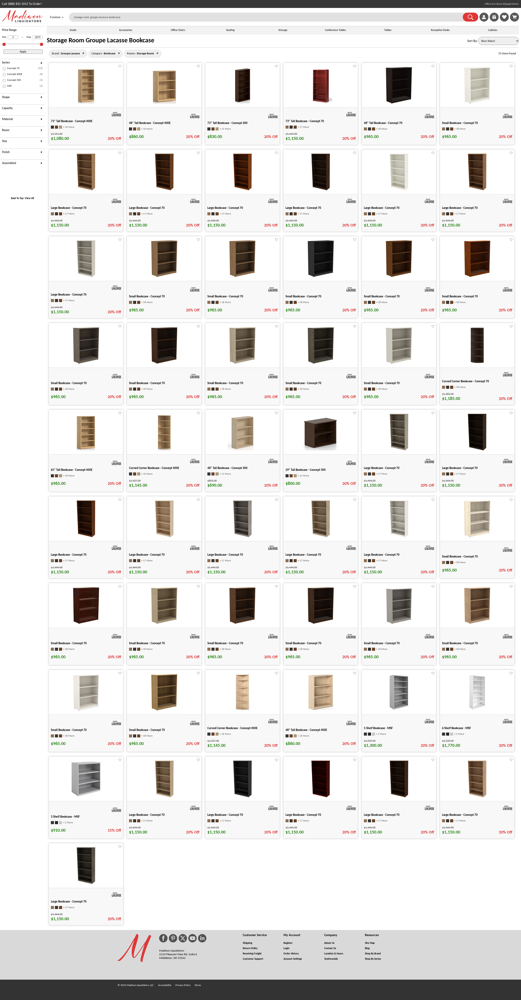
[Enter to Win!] (494, 20)
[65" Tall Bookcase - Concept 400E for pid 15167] (86, 449)
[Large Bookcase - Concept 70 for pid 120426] (164, 536)
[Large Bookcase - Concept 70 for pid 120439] (242, 536)
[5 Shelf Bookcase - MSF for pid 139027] (399, 709)
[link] (514, 17)
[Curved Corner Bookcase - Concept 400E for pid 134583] (242, 709)
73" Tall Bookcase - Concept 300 (227, 123)
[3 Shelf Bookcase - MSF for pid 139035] (86, 796)
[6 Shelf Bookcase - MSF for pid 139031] (477, 709)
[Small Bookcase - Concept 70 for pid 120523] (321, 623)
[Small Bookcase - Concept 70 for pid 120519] (242, 623)
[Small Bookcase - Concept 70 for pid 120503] (477, 276)
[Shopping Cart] (514, 17)
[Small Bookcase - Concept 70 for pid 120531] (399, 623)
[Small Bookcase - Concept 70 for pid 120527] (164, 363)
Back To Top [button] (17, 198)
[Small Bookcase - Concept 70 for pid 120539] (242, 363)
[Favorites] (504, 20)
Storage (282, 30)
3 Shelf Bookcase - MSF (65, 816)
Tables (387, 30)
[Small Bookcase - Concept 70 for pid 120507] (86, 623)
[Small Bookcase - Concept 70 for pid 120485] (164, 276)
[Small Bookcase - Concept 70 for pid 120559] (399, 363)
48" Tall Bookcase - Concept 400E (150, 123)
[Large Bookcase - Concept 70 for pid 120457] (477, 189)
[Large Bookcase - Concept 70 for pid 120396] (164, 189)
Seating (230, 30)
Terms (198, 985)
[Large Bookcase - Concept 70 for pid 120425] (320, 189)
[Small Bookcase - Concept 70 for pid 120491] (321, 276)
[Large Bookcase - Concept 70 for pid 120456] (86, 883)
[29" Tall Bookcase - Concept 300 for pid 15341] (320, 449)
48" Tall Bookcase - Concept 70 (383, 123)
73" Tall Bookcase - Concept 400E (71, 121)
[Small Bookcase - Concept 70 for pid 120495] (399, 276)
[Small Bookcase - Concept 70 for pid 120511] (86, 363)
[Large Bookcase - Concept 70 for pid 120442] (399, 536)
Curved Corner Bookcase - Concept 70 (465, 381)
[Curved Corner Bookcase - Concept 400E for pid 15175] (164, 449)
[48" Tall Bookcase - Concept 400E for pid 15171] (164, 102)
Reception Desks (440, 30)
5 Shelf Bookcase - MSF (378, 728)
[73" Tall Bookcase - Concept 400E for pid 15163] (86, 102)
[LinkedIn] (202, 938)
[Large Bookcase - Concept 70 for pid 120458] (86, 276)
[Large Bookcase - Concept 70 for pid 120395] (242, 796)
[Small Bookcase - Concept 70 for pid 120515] (164, 623)
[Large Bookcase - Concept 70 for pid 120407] (242, 189)
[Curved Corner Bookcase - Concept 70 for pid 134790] (477, 363)
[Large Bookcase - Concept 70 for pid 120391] (86, 189)
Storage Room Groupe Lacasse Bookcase (100, 40)
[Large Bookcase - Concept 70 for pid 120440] (477, 796)
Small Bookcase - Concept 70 (460, 123)
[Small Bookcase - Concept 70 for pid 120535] (477, 623)
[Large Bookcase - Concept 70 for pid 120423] (86, 536)
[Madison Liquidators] (22, 21)
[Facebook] (163, 938)
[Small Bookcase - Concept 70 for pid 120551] (321, 363)
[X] (182, 938)
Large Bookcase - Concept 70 (68, 208)
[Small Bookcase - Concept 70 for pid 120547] (477, 102)
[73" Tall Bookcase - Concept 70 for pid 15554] (320, 102)
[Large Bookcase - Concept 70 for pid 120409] (477, 449)
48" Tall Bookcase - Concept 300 (227, 468)
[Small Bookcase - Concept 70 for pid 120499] (477, 536)
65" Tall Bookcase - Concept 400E (71, 470)
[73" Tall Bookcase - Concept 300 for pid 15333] (242, 102)
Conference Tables (335, 30)
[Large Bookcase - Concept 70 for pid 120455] (399, 189)
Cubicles (492, 30)
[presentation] (22, 63)
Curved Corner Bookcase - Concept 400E (154, 468)
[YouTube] (192, 938)
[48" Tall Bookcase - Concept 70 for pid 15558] (399, 102)
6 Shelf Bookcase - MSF (456, 728)
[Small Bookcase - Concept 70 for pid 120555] (164, 709)
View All (29, 198)
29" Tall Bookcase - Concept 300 (306, 470)
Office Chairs (178, 30)
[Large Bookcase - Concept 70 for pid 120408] (320, 796)
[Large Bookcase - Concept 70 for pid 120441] (320, 536)
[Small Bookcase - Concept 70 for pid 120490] (242, 276)
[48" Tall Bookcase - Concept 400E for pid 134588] (321, 709)
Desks (73, 30)
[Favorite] (119, 66)
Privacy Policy (182, 985)
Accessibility (164, 985)
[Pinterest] (173, 938)
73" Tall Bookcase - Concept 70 (305, 121)
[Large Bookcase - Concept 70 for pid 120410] (164, 796)
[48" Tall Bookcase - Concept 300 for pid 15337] (242, 449)
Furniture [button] (57, 17)
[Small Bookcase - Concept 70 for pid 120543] (86, 709)
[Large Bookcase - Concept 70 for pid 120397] (399, 449)
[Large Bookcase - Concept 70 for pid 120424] (399, 796)
